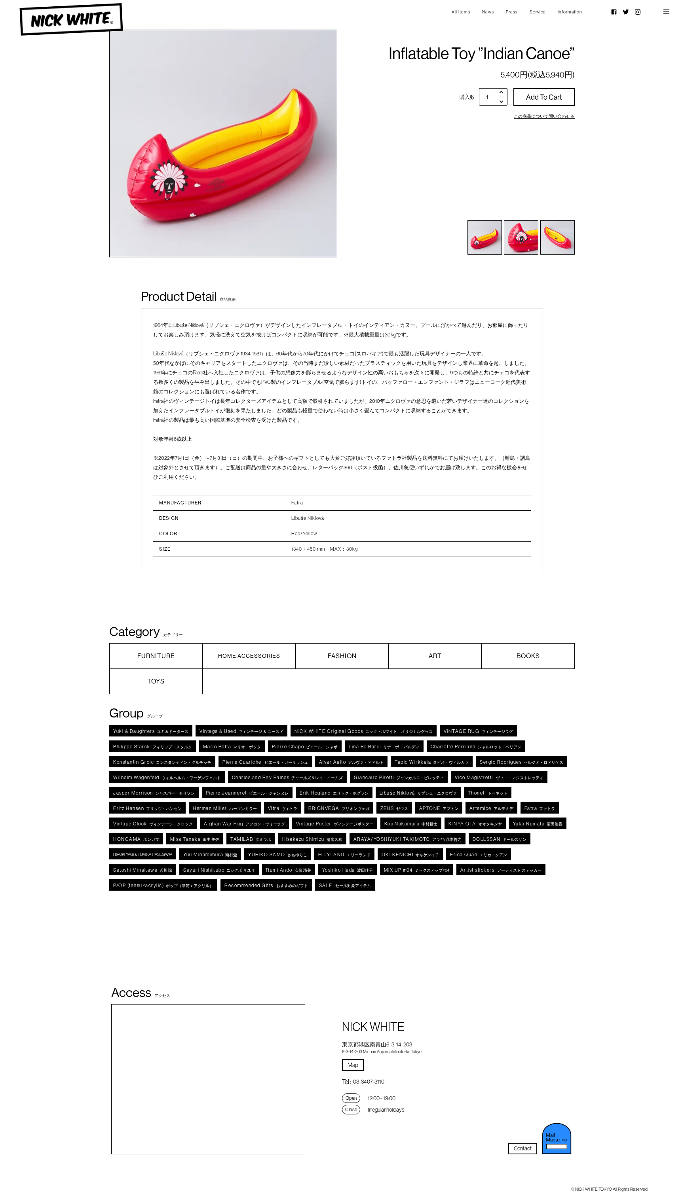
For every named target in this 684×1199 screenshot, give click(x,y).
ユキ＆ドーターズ (150, 731)
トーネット (487, 793)
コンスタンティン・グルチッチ (162, 762)
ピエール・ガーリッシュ (265, 762)
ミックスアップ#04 (416, 870)
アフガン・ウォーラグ (244, 824)
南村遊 (210, 854)
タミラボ (250, 839)
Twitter (626, 12)
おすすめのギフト (266, 885)
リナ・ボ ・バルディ (384, 747)
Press (512, 12)
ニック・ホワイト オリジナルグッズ (363, 731)
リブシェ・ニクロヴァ (418, 793)
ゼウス (394, 808)
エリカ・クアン (478, 854)
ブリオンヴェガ (338, 808)
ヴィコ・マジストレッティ (499, 777)
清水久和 (312, 839)
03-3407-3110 (368, 1081)
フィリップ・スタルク (152, 747)
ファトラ (539, 808)
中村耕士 (411, 824)
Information (570, 12)
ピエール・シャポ (305, 747)
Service (538, 12)
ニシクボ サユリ (219, 870)
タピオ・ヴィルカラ (432, 762)
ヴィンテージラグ (478, 731)
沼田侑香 (538, 824)
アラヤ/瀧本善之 (407, 839)
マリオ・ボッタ (232, 747)
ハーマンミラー (225, 808)
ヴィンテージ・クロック (153, 824)
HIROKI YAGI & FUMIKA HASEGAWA (142, 854)
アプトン (438, 808)
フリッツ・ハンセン (147, 808)
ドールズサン (499, 839)
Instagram (638, 12)
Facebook (614, 12)
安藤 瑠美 (288, 870)
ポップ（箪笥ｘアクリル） (163, 885)
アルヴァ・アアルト (351, 762)
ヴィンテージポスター (334, 824)
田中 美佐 (195, 839)
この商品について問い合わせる (544, 116)
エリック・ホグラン (334, 793)
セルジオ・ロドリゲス (521, 762)
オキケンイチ (410, 854)
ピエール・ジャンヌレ (247, 793)
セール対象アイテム (345, 885)
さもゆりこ (277, 854)
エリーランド (344, 854)
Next (314, 143)
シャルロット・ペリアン (476, 747)
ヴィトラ (283, 808)
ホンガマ (136, 839)
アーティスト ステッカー (501, 870)
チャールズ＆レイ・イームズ (287, 777)
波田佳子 (347, 870)
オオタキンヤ (475, 824)
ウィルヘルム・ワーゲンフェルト (167, 777)
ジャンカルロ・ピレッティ (399, 777)
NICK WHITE (71, 19)
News (488, 12)
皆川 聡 (142, 870)
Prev (132, 143)
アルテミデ (491, 808)
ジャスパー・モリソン (154, 793)
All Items (461, 12)
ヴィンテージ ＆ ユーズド (241, 731)
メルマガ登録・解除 (557, 1138)
